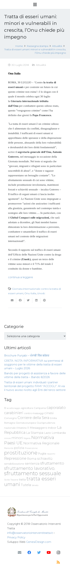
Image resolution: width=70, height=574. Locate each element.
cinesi (49, 413)
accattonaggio (13, 408)
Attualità (41, 64)
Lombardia (59, 432)
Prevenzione (31, 448)
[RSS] (58, 562)
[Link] (35, 512)
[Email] (19, 552)
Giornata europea (26, 422)
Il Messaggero (37, 427)
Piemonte (8, 448)
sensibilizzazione (14, 463)
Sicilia (7, 479)
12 (5, 408)
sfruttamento (52, 463)
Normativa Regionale (41, 443)
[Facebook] (29, 552)
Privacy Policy (16, 537)
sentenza (32, 463)
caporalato (56, 407)
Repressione (15, 458)
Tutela (26, 485)
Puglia (42, 453)
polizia (19, 448)
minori (17, 438)
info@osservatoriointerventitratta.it (30, 533)
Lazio (47, 432)
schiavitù (44, 458)
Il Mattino (22, 428)
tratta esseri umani (30, 481)
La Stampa (34, 432)
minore (7, 438)
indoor (52, 427)
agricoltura (27, 408)
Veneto (35, 485)
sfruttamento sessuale (32, 473)
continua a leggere (20, 277)
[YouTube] (48, 552)
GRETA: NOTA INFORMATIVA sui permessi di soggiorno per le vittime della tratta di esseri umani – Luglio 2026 (33, 364)
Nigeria (27, 438)
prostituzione (20, 453)
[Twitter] (38, 552)
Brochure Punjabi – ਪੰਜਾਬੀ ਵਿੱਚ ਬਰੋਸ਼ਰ (26, 355)
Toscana (14, 479)
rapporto (51, 453)
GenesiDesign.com (38, 542)
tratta (22, 479)
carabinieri (13, 412)
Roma (31, 458)
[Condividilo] (20, 300)
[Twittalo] (28, 300)
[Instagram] (58, 552)
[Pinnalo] (44, 300)
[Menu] (35, 4)
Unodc (41, 293)
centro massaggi (34, 413)
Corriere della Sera (33, 418)
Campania (40, 408)
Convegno (10, 418)
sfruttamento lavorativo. (29, 468)
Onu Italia (30, 293)
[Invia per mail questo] (12, 300)
